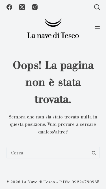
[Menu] (97, 28)
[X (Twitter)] (22, 7)
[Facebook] (9, 7)
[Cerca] (97, 7)
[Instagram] (35, 7)
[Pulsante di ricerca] (93, 152)
